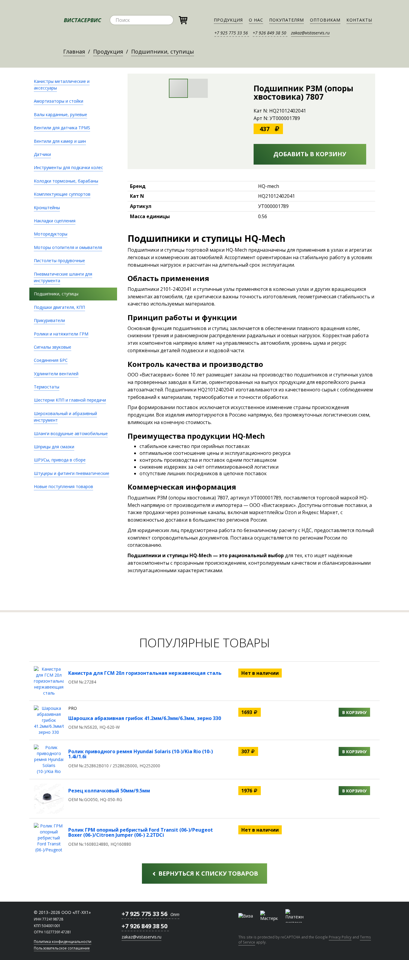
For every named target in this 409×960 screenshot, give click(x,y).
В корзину (354, 712)
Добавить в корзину (309, 154)
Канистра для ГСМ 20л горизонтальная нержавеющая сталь (145, 673)
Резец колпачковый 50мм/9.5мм (109, 790)
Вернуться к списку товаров (207, 873)
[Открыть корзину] (183, 19)
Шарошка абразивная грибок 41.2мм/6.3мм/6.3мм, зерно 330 (144, 718)
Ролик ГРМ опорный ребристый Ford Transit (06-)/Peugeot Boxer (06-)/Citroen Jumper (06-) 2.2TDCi (140, 833)
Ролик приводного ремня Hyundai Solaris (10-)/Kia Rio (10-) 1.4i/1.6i (140, 754)
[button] (198, 88)
